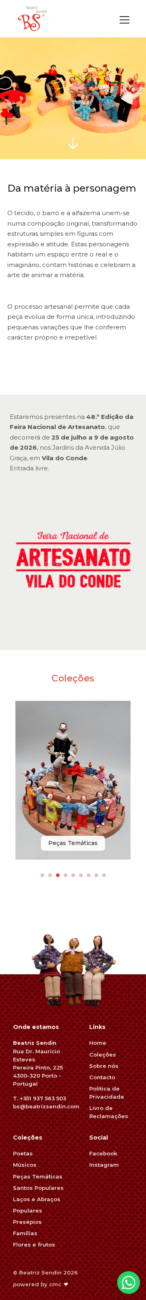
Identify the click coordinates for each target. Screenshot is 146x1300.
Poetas (23, 1153)
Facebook (103, 1153)
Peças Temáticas (37, 1176)
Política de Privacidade (106, 1092)
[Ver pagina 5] (73, 875)
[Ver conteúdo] (73, 143)
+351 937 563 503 (43, 1098)
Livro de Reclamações (108, 1112)
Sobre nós (103, 1066)
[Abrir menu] (124, 18)
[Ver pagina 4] (65, 875)
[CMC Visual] (66, 1284)
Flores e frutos (34, 1244)
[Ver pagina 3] (58, 875)
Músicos (24, 1164)
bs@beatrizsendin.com (46, 1106)
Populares (27, 1210)
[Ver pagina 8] (96, 875)
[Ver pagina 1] (42, 875)
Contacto (102, 1077)
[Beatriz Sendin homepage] (32, 19)
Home (97, 1043)
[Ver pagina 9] (104, 875)
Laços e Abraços (36, 1199)
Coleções (102, 1054)
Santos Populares (38, 1188)
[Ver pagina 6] (81, 875)
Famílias (25, 1233)
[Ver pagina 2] (50, 875)
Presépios (27, 1222)
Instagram (104, 1164)
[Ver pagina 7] (88, 875)
